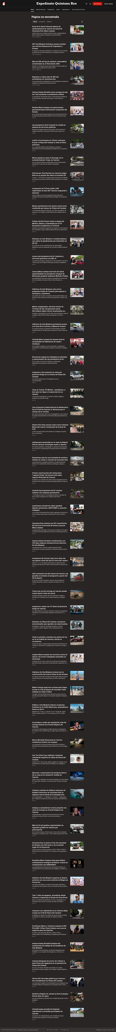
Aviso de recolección (33, 1029)
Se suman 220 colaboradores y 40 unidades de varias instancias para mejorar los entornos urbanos (47, 1016)
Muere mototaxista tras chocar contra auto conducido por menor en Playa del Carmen (49, 207)
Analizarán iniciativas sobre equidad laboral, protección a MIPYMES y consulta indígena (49, 508)
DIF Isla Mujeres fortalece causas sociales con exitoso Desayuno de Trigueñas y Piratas (49, 46)
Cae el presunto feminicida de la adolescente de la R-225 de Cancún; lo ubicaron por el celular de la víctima (50, 409)
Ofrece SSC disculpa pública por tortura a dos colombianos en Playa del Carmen (48, 979)
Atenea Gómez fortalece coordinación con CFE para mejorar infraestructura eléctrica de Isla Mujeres (49, 543)
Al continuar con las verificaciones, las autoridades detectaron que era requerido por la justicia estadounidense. (49, 246)
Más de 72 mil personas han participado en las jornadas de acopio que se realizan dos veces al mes (49, 67)
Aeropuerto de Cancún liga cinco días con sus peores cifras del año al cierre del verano (50, 559)
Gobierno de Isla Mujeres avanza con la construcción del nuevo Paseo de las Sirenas (50, 673)
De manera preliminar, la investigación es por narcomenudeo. (45, 379)
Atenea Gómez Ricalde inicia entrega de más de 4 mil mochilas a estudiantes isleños (50, 93)
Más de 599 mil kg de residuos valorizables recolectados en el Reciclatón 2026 (49, 62)
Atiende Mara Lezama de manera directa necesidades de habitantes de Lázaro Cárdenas (48, 341)
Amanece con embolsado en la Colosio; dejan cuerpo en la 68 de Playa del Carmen (50, 912)
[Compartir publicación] (90, 3)
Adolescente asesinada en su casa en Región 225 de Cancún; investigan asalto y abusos (50, 443)
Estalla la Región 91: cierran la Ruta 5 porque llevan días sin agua (50, 995)
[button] (32, 10)
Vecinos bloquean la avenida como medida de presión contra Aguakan (50, 999)
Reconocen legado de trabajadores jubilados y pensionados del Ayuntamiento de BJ (49, 358)
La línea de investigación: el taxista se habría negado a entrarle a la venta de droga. (48, 397)
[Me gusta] (33, 39)
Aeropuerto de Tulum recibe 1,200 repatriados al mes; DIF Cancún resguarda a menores (49, 190)
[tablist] (42, 21)
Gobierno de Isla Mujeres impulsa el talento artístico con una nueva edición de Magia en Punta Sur (50, 880)
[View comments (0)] (44, 39)
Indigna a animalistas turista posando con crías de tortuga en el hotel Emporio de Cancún (49, 810)
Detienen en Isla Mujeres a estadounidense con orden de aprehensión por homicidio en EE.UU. (49, 241)
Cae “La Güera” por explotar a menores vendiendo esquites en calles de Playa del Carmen (49, 757)
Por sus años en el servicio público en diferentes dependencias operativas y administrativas (46, 362)
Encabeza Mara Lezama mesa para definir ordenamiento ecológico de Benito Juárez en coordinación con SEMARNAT (50, 862)
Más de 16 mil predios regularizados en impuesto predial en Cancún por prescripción (47, 827)
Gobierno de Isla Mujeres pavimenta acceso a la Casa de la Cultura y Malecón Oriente (49, 325)
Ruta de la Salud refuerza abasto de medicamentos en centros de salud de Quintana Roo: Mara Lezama (47, 28)
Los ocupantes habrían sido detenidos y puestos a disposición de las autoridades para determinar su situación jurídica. (49, 147)
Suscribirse (97, 4)
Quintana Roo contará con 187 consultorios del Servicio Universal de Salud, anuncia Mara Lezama (49, 525)
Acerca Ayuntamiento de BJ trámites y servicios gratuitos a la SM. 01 (48, 257)
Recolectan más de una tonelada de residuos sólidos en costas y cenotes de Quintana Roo (50, 458)
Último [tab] (35, 21)
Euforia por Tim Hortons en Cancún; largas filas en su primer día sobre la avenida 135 (49, 174)
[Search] (86, 3)
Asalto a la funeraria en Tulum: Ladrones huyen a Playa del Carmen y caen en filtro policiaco (49, 142)
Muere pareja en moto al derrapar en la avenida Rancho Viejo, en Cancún (47, 159)
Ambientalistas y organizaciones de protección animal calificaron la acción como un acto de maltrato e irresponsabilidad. (48, 815)
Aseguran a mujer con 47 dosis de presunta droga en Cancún (49, 607)
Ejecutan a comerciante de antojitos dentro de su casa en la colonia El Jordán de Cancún (49, 775)
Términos (25, 1029)
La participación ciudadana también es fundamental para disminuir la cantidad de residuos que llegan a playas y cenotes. (48, 463)
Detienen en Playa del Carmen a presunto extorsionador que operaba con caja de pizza (49, 623)
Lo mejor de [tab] (42, 21)
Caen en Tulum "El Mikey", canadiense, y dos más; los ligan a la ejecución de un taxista (48, 392)
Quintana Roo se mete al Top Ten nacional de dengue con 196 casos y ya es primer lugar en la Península (49, 845)
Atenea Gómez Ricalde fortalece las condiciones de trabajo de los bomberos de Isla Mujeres (49, 945)
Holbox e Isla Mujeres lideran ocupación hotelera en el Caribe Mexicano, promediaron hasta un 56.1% (50, 707)
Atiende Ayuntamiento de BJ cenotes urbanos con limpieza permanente (47, 491)
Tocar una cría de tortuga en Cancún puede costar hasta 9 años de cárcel (49, 592)
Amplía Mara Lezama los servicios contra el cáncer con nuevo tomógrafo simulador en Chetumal (49, 656)
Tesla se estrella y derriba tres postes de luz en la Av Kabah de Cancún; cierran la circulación (49, 639)
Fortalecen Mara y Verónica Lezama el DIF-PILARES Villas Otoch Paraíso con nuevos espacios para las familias (49, 928)
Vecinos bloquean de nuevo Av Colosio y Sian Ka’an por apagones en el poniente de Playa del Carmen (49, 963)
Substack (98, 1029)
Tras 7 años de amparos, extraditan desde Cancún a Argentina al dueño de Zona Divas (50, 896)
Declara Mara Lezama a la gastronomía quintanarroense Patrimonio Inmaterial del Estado (49, 109)
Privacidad (20, 1029)
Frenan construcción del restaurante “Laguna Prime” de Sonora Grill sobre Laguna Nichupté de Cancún (47, 475)
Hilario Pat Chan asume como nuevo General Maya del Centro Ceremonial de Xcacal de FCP (50, 427)
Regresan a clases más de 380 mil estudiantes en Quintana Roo (45, 78)
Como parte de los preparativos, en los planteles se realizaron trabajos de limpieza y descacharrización (50, 82)
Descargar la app (65, 1029)
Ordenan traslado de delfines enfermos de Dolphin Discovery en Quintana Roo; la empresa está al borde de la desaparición (48, 792)
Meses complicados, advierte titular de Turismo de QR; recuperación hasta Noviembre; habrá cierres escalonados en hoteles (48, 308)
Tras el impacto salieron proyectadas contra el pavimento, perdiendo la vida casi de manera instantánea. (49, 163)
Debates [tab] (49, 21)
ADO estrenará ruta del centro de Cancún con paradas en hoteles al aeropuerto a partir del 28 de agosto (50, 575)
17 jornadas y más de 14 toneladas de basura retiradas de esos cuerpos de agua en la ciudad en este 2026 (49, 495)
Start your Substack (53, 1029)
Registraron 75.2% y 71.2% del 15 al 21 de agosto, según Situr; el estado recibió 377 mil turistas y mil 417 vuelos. (49, 712)
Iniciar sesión (108, 4)
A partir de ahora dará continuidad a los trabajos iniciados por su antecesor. (49, 432)
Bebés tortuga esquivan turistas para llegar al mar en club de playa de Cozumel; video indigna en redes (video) (49, 689)
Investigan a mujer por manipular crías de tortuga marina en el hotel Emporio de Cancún (49, 724)
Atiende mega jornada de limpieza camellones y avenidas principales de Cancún (47, 1011)
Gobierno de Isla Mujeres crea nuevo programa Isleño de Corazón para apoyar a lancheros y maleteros (49, 291)
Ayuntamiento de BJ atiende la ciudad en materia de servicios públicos (49, 126)
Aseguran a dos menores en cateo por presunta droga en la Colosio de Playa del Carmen (48, 374)
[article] (58, 33)
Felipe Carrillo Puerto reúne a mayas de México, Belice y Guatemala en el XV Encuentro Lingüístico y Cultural (48, 223)
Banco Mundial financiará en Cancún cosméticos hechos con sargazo (47, 741)
